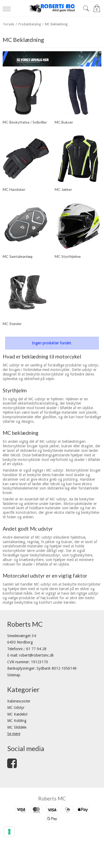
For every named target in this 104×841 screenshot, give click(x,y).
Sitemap (13, 675)
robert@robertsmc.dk (36, 655)
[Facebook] (12, 766)
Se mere (13, 734)
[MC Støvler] (26, 293)
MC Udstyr (16, 707)
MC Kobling (16, 720)
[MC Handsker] (26, 158)
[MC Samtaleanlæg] (26, 226)
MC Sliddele (16, 727)
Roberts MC (52, 798)
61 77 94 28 (36, 649)
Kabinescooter (18, 701)
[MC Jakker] (78, 158)
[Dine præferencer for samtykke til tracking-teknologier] (9, 832)
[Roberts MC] (52, 8)
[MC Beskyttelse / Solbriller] (26, 91)
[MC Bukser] (78, 91)
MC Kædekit (17, 714)
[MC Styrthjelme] (78, 226)
